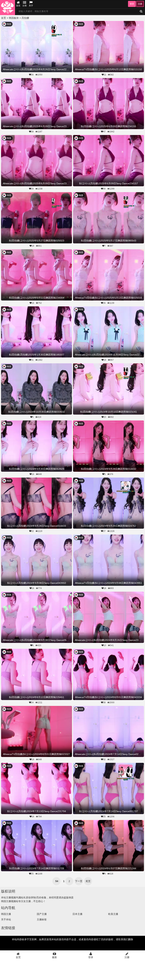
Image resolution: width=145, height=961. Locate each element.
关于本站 (6, 919)
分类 (24, 5)
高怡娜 (25, 17)
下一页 (78, 881)
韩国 (9, 24)
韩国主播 (6, 914)
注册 (140, 4)
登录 (132, 4)
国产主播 (42, 914)
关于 (31, 5)
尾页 (88, 881)
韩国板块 (14, 17)
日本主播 (77, 914)
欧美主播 (113, 914)
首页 (18, 5)
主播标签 (42, 919)
